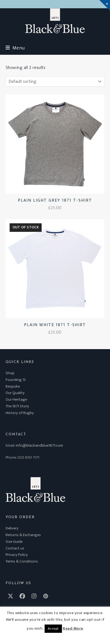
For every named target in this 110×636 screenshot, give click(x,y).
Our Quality (15, 392)
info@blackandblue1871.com (39, 445)
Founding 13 (16, 379)
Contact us (15, 548)
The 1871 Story (17, 406)
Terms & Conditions (22, 561)
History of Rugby (20, 412)
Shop (10, 373)
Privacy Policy (17, 554)
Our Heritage (16, 399)
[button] (15, 48)
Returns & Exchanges (23, 535)
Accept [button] (53, 628)
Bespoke (13, 386)
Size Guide (14, 541)
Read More (73, 628)
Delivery (12, 528)
